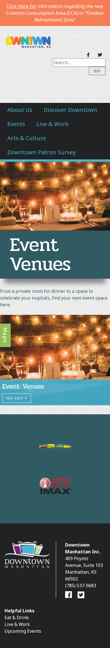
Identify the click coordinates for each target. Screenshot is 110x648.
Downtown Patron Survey (41, 152)
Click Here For (21, 6)
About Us (19, 110)
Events (16, 124)
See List (15, 398)
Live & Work (52, 124)
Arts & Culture (26, 138)
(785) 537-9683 (80, 585)
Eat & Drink (17, 617)
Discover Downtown (70, 110)
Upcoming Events (23, 631)
